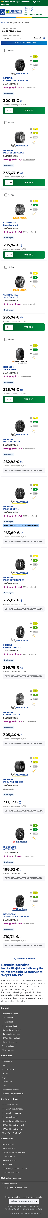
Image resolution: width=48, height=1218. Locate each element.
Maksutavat (7, 1164)
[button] (39, 38)
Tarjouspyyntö (8, 1156)
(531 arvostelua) (29, 304)
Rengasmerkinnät (10, 1014)
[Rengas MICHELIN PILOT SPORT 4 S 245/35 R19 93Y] (20, 424)
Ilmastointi (7, 1081)
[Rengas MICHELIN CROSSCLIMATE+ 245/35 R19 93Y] (20, 697)
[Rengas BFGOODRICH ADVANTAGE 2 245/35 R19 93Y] (20, 832)
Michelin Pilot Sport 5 (11, 1113)
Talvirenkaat (7, 1022)
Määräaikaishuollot (10, 1090)
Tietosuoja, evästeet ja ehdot (14, 1168)
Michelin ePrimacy (10, 1117)
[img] (34, 69)
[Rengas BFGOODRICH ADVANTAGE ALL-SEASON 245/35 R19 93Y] (20, 899)
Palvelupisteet (34, 1206)
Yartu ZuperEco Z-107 (11, 1133)
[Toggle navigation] (2, 12)
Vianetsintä (7, 1061)
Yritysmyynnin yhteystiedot (14, 1152)
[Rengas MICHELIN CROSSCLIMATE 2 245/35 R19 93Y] (20, 630)
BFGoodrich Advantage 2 (13, 1125)
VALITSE (28, 110)
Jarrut (5, 1065)
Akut (4, 1086)
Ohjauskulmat (8, 1069)
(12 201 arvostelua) (30, 516)
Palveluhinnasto (9, 1160)
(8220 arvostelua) (29, 722)
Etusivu (10, 1206)
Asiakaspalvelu (8, 1144)
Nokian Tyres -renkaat (11, 1030)
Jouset (5, 1073)
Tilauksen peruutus (10, 1173)
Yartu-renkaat (8, 1050)
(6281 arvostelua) (29, 449)
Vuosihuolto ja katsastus (13, 1094)
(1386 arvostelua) (29, 232)
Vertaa (11, 50)
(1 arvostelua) (26, 376)
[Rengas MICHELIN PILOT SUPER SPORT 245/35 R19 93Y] (20, 563)
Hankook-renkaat (9, 1042)
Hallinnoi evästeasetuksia (32, 1209)
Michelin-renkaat (9, 1026)
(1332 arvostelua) (29, 587)
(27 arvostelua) (28, 923)
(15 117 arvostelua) (29, 654)
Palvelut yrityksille (12, 1209)
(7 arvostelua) (28, 856)
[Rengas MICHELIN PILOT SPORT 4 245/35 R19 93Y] (20, 492)
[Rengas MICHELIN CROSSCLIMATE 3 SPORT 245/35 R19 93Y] (20, 63)
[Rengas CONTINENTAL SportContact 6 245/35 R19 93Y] (20, 280)
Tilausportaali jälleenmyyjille (14, 1188)
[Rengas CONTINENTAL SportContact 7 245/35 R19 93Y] (20, 208)
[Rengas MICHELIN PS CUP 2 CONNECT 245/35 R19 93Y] (20, 765)
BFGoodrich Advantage (12, 1129)
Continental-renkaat (11, 1034)
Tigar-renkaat (8, 1046)
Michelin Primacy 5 (10, 1105)
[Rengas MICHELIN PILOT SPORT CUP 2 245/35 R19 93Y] (20, 135)
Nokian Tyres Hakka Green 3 (14, 1121)
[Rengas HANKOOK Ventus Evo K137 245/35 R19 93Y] (20, 352)
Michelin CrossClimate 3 (12, 1109)
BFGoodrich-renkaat (11, 1038)
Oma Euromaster (9, 1184)
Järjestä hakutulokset (10, 36)
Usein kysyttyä (8, 1148)
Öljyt (4, 1077)
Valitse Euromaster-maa (23, 1201)
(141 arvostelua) (29, 160)
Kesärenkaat (7, 1018)
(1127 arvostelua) (29, 87)
